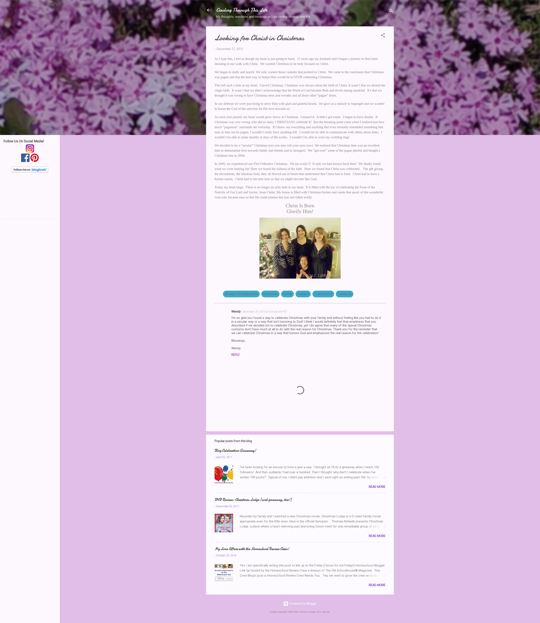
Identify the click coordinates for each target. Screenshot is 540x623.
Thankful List (323, 294)
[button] (382, 36)
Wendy (236, 311)
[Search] (391, 11)
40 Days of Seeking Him (241, 294)
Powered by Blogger (302, 603)
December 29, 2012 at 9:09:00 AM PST (264, 311)
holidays (303, 294)
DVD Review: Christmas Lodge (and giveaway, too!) (253, 499)
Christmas (270, 294)
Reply (235, 354)
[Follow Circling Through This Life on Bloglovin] (30, 172)
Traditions (344, 294)
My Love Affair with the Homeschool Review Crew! (252, 549)
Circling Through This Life (241, 10)
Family (287, 294)
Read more (377, 487)
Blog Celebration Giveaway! (235, 450)
